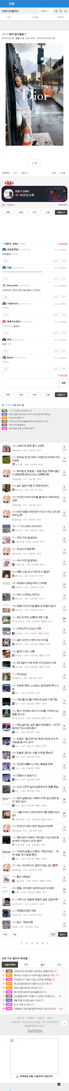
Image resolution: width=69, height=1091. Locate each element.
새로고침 (63, 244)
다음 (48, 212)
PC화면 (31, 1018)
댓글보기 (61, 395)
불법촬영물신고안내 (34, 1025)
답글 (5, 261)
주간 (26, 964)
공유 (54, 173)
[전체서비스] (65, 3)
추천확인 (6, 173)
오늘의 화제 (9, 964)
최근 (6, 934)
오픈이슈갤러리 (10, 11)
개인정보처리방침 (31, 1022)
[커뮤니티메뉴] (3, 3)
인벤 (11, 3)
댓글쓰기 (61, 212)
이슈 (59, 964)
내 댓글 (34, 17)
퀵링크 (41, 1018)
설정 (49, 1018)
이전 (34, 212)
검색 (61, 12)
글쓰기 (65, 11)
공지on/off (56, 12)
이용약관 (15, 1022)
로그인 (20, 1018)
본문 (21, 212)
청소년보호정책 (50, 1022)
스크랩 (62, 173)
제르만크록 (9, 38)
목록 (8, 212)
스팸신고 (24, 173)
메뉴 (3, 205)
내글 (9, 17)
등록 (63, 383)
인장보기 (11, 205)
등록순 (15, 244)
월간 (43, 964)
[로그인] (59, 3)
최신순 (23, 244)
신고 (15, 173)
